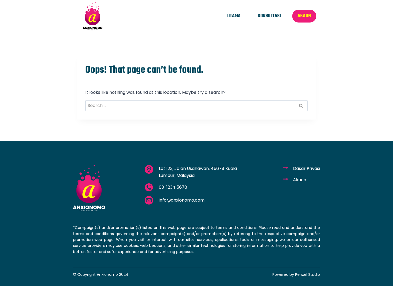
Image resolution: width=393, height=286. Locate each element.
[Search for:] (196, 105)
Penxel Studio (307, 274)
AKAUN (304, 16)
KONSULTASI (269, 16)
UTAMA (234, 16)
